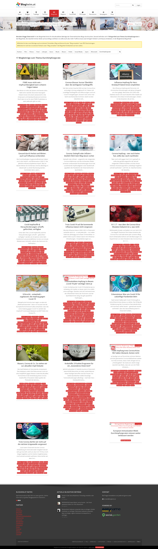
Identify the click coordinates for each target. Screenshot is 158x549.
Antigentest (84, 173)
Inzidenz (86, 111)
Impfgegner (33, 392)
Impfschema (116, 378)
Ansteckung (126, 244)
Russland (36, 396)
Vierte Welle (69, 192)
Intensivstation (72, 184)
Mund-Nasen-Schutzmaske (119, 381)
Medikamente (121, 329)
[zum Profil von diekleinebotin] (59, 496)
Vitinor (18, 531)
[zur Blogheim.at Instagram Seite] (139, 541)
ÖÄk (23, 260)
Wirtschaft (94, 52)
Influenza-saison (68, 251)
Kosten (25, 469)
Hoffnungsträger (24, 391)
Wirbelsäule (31, 119)
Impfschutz (44, 322)
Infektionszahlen (70, 182)
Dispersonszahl (68, 106)
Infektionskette (126, 250)
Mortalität (67, 316)
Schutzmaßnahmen (71, 119)
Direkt (18, 527)
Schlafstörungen (122, 383)
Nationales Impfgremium (126, 186)
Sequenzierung (125, 257)
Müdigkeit (137, 380)
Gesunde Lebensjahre (72, 396)
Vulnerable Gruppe (125, 192)
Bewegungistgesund (80, 385)
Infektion (72, 111)
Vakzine (32, 329)
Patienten (27, 260)
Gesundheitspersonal (76, 246)
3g (83, 102)
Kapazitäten (39, 182)
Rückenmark (20, 117)
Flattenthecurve (71, 108)
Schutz (25, 117)
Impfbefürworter (21, 392)
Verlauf (119, 115)
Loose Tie (89, 402)
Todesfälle (75, 257)
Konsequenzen (29, 114)
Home (20, 14)
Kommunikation (137, 325)
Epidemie (91, 106)
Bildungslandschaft (126, 440)
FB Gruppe (82, 14)
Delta (90, 104)
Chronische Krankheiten (26, 177)
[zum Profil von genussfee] (59, 503)
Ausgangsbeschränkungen (127, 316)
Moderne (45, 258)
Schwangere (34, 184)
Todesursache (90, 407)
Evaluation (82, 391)
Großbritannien (126, 248)
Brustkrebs (89, 385)
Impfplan (38, 322)
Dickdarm (79, 387)
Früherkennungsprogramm (83, 392)
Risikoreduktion (137, 111)
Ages (28, 105)
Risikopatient (68, 190)
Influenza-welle (31, 182)
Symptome (24, 119)
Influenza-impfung (135, 110)
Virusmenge (129, 259)
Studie (138, 113)
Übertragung (80, 121)
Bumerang (39, 175)
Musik (57, 52)
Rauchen (91, 405)
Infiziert (77, 182)
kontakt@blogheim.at (109, 499)
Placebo (28, 327)
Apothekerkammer (23, 249)
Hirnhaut (31, 112)
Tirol (124, 385)
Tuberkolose (67, 321)
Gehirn (45, 110)
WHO (45, 473)
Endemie (86, 106)
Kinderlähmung (86, 184)
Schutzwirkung (125, 188)
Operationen (137, 186)
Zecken (132, 385)
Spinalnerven (44, 117)
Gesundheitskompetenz (118, 323)
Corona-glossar (74, 104)
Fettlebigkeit (88, 391)
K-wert (91, 111)
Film (25, 52)
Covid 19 (81, 104)
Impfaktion (77, 310)
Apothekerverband (136, 314)
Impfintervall (130, 376)
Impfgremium (83, 110)
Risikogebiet (114, 383)
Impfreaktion (20, 256)
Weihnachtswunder (40, 329)
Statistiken (101, 541)
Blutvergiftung (68, 307)
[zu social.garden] (111, 516)
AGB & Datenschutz (120, 541)
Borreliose (41, 106)
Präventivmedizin (86, 188)
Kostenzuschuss (69, 314)
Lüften (87, 113)
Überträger (81, 257)
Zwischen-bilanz (131, 332)
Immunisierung (42, 254)
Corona (68, 104)
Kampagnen (103, 14)
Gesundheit (124, 104)
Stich (20, 119)
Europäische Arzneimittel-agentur (26, 322)
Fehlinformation (43, 464)
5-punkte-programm (80, 383)
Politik (70, 52)
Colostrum (19, 520)
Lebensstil (84, 402)
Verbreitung (22, 186)
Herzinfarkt (71, 310)
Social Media (78, 52)
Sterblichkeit (122, 113)
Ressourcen (92, 14)
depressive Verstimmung (131, 372)
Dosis (135, 177)
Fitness (32, 52)
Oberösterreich (131, 381)
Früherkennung (72, 392)
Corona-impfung (131, 175)
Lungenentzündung (78, 314)
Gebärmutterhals (72, 394)
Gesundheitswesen (88, 246)
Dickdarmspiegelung (74, 389)
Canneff (18, 534)
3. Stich (126, 173)
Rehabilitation (30, 116)
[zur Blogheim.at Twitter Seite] (138, 541)
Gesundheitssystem (130, 323)
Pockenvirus (75, 188)
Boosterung (33, 175)
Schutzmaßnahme (21, 473)
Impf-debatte (41, 391)
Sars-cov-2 (89, 117)
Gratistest (66, 179)
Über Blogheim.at (77, 541)
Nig (71, 115)
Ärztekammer (35, 249)
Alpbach (123, 314)
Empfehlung (125, 179)
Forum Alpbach (137, 318)
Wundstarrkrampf (82, 193)
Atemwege (44, 105)
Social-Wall (72, 14)
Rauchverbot (67, 407)
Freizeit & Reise (22, 105)
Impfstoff (90, 110)
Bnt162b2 (29, 318)
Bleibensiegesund (21, 318)
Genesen (78, 108)
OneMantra (19, 523)
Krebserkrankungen (89, 400)
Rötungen (21, 261)
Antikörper (91, 173)
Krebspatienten (34, 258)
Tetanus (83, 190)
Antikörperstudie (115, 175)
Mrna (91, 113)
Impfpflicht (132, 181)
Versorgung (30, 473)
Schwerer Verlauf (115, 190)
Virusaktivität (29, 186)
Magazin (63, 14)
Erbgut (137, 246)
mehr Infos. (91, 547)
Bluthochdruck (125, 102)
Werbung (93, 541)
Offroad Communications (23, 516)
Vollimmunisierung (87, 192)
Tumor (72, 321)
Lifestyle (44, 52)
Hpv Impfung (91, 398)
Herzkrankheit (137, 106)
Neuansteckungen (115, 255)
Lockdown (82, 113)
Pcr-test (86, 115)
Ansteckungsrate (84, 303)
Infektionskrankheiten (41, 467)
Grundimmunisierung (22, 112)
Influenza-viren (22, 182)
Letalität (77, 113)
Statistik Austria (75, 407)
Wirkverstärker (130, 115)
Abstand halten (123, 370)
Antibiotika (38, 105)
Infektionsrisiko (126, 182)
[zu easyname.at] (111, 511)
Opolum (18, 509)
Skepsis (32, 398)
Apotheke (128, 314)
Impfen (77, 110)
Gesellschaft (90, 177)
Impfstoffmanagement (30, 256)
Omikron (75, 115)
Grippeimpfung (24, 389)
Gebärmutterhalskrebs (84, 394)
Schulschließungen (81, 255)
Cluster (92, 102)
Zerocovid (78, 122)
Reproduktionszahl (81, 117)
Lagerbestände (128, 327)
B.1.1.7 (132, 244)
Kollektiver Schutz (69, 186)
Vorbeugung (40, 473)
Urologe (79, 411)
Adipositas (89, 383)
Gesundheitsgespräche (131, 321)
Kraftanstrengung (115, 327)
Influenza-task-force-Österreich (82, 251)
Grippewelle (43, 465)
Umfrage (45, 398)
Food (37, 52)
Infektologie (79, 312)
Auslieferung (35, 316)
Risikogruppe (30, 396)
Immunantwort (34, 254)
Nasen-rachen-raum (88, 316)
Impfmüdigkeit (75, 181)
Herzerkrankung (90, 309)
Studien (22, 383)
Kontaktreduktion (120, 252)
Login (138, 5)
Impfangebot (117, 181)
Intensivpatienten (114, 184)
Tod (83, 320)
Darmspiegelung (72, 387)
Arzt (76, 242)
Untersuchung (72, 411)
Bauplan (137, 244)
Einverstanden (100, 547)
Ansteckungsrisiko (133, 173)
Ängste (26, 383)
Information (89, 182)
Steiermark (138, 383)
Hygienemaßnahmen (42, 179)
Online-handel (127, 331)
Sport (86, 52)
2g (77, 102)
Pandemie (80, 115)
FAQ (86, 541)
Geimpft (84, 177)
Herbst (34, 179)
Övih (77, 318)
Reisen (64, 52)
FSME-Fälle (138, 374)
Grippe (139, 104)
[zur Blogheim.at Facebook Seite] (137, 541)
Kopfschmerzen (25, 258)
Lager (122, 327)
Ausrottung (38, 383)
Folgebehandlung (22, 465)
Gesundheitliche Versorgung (129, 320)
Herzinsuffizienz (129, 106)
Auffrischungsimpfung (32, 106)
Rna (114, 257)
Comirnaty (35, 318)
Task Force (69, 257)
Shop (112, 14)
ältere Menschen (40, 173)
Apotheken (40, 247)
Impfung (22, 114)
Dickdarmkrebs (86, 387)
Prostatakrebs (74, 405)
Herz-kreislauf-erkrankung (117, 106)
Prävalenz (91, 115)
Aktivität (32, 105)
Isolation (79, 184)
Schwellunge (43, 261)
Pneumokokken (89, 318)
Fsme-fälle (39, 110)
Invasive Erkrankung (88, 312)
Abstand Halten (80, 301)
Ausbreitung (117, 316)
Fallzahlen (30, 110)
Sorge (36, 398)
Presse (109, 541)
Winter (43, 186)
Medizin (36, 469)
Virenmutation (121, 259)
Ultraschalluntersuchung (86, 409)
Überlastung (41, 184)
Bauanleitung (23, 250)
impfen (23, 467)
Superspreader (88, 119)
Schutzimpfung (76, 190)
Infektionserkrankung (70, 312)
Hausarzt (83, 309)
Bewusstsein (91, 305)
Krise (41, 324)
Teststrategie (123, 190)
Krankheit (30, 469)
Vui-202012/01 (136, 259)
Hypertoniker (126, 108)
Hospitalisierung (69, 248)
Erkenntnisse (129, 318)
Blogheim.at (25, 4)
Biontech (37, 250)
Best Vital (19, 512)
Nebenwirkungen (89, 253)
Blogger (27, 14)
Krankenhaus (132, 184)
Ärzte (30, 249)
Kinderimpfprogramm (116, 111)
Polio (80, 188)
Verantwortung (89, 190)
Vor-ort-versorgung (121, 332)
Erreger (79, 177)
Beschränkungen (88, 242)
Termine (45, 14)
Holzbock (36, 112)
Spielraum (132, 257)
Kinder (44, 182)
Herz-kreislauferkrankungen (80, 398)
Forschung (114, 248)
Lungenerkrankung (89, 314)
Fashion (19, 52)
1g (75, 102)
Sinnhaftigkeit (26, 398)
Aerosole (87, 102)
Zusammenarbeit (42, 331)
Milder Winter (22, 116)
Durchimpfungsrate (35, 108)
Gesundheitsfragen (119, 321)
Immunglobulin (43, 112)
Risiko (130, 111)
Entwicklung (37, 387)
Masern (80, 186)
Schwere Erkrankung (135, 188)
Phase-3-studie (21, 327)
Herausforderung (22, 254)
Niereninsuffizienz (70, 318)
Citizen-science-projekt (24, 108)
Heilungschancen (68, 398)
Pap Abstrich (89, 403)
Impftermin (22, 181)
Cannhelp (19, 532)
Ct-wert (86, 104)
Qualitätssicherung (84, 405)
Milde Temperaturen (39, 114)
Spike (137, 257)
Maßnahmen (81, 253)
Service (45, 396)
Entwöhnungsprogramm (72, 391)
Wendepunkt (20, 331)
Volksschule (85, 411)
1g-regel (33, 173)
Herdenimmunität (70, 110)
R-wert (74, 117)
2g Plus (80, 102)
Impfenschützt (115, 110)
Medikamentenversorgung (132, 329)
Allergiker (34, 247)
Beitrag (66, 175)
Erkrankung (44, 108)
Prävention (34, 327)
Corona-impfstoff (21, 385)
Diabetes (136, 102)
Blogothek (54, 14)
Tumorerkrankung (74, 409)
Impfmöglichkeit (89, 248)
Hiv (28, 254)
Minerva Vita (20, 518)
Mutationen (24, 326)
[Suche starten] (133, 5)
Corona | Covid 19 (69, 102)
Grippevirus (31, 389)
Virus (85, 121)
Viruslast (89, 121)
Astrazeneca (43, 249)
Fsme (34, 110)
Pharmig (23, 471)
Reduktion (125, 111)
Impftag (39, 256)
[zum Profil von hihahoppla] (59, 510)
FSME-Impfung (116, 376)
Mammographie (70, 403)
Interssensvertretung (126, 325)
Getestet (84, 108)
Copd (131, 102)
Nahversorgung (119, 331)
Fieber (42, 252)
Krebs (75, 186)
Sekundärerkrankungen (34, 117)
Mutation (66, 115)
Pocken (27, 471)
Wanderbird (19, 521)
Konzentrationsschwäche (118, 380)
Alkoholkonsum (70, 385)
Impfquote (138, 181)
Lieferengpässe (137, 327)
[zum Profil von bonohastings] (19, 69)
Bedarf (41, 462)
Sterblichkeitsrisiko (131, 113)
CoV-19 (26, 464)
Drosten (122, 246)
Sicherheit (20, 263)
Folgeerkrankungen (75, 309)
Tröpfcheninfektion (71, 121)
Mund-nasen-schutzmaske (120, 254)
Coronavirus (138, 316)
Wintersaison (32, 188)
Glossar (89, 108)
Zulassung (44, 263)
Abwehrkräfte (87, 301)
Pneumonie (67, 320)
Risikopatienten (42, 260)
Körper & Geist (117, 102)
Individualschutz (84, 181)
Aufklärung (123, 175)
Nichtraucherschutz (80, 403)
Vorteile (139, 190)
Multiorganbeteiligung (76, 316)
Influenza (127, 110)
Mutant (130, 254)
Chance (71, 175)
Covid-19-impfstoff (36, 385)
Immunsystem (33, 391)
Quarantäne (69, 117)
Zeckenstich (42, 119)
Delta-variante (122, 177)
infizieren (132, 378)
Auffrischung (23, 106)
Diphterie (44, 385)
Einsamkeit (67, 177)
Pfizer (32, 260)
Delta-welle (130, 177)
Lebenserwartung (76, 402)
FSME (133, 374)
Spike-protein (80, 119)
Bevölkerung (26, 175)
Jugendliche (44, 256)
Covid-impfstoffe (25, 252)
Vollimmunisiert (132, 190)
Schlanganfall (77, 320)
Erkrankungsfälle (22, 110)
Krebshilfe (68, 402)
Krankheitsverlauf (69, 113)
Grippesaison (35, 465)
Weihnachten (37, 186)
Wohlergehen (27, 331)
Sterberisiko (115, 113)
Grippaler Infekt (132, 104)
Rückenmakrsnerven (40, 116)
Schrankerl (19, 525)
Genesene (131, 179)
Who (93, 321)
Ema (39, 320)
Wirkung (124, 115)
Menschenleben (43, 469)
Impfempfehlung (135, 108)
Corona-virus (116, 246)
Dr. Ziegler (19, 514)
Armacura (19, 510)
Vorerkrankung (74, 193)
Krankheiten (31, 394)
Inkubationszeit (80, 111)
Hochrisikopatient (78, 179)
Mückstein (117, 186)
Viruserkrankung (77, 192)
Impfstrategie (25, 324)
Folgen (129, 374)
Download (73, 244)
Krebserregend (38, 394)
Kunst (51, 52)
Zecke (36, 119)
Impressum (131, 541)
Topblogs (36, 14)
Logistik (40, 258)
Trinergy (18, 529)
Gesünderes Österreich (85, 396)
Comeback (36, 177)
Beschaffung (31, 250)
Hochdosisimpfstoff (117, 108)
